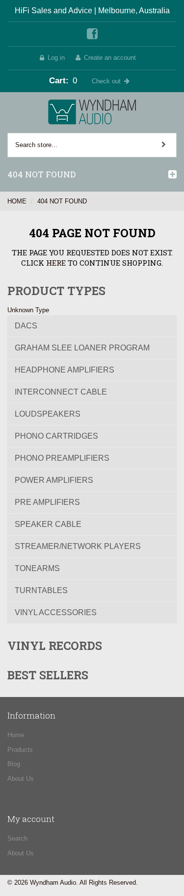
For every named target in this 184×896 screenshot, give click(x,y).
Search (17, 838)
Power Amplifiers (54, 480)
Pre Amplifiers (47, 502)
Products (20, 749)
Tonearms (37, 568)
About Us (20, 778)
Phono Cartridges (56, 436)
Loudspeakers (47, 414)
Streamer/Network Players (78, 546)
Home (16, 201)
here (56, 263)
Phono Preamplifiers (62, 458)
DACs (26, 326)
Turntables (41, 590)
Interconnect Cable (61, 392)
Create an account (110, 57)
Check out (106, 81)
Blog (13, 764)
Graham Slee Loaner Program (82, 348)
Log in (56, 57)
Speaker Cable (48, 524)
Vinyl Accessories (56, 612)
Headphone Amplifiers (64, 370)
